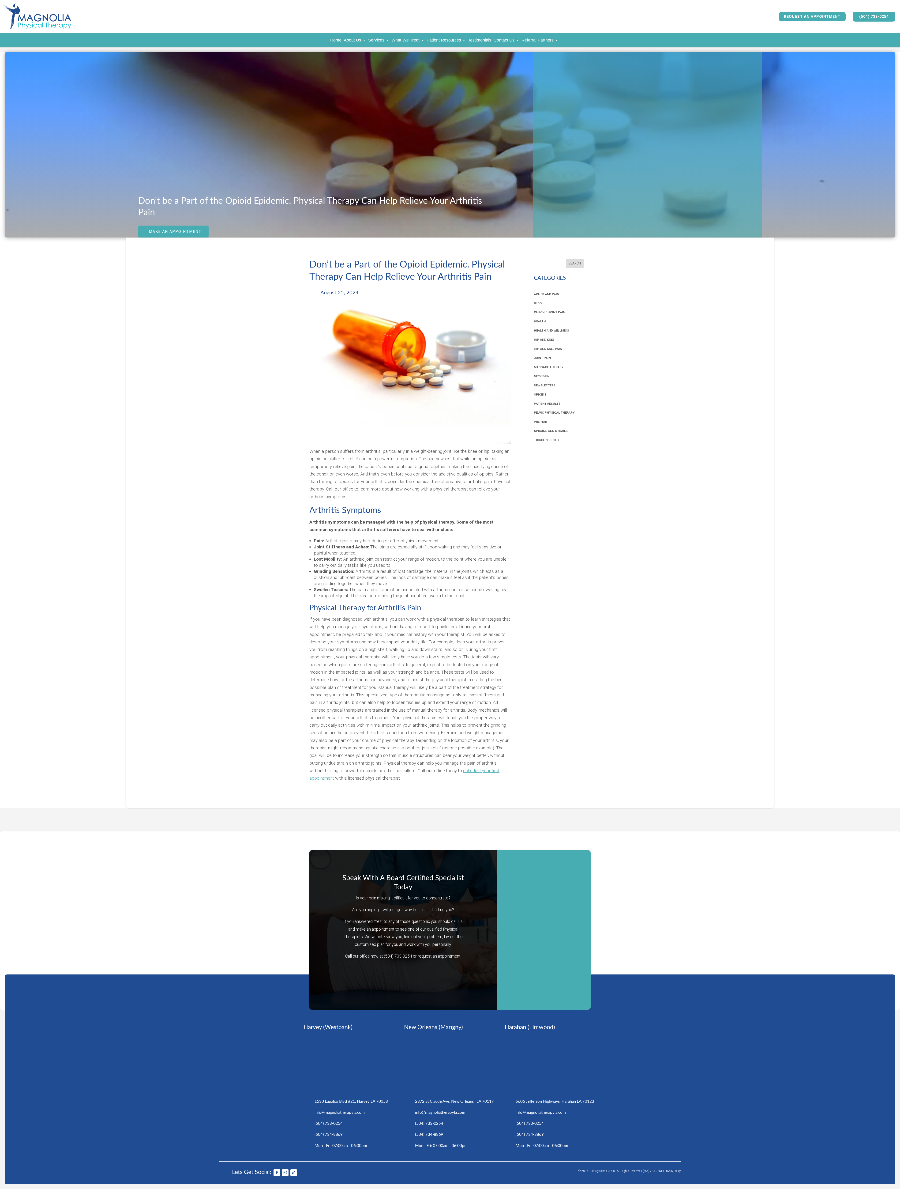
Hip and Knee (544, 339)
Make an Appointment (175, 231)
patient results (547, 403)
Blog (538, 303)
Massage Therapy (548, 367)
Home (335, 40)
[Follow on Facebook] (277, 1172)
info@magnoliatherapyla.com (340, 1112)
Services (376, 40)
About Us (352, 40)
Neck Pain (541, 376)
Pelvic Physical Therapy (554, 412)
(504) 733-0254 (874, 16)
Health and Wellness (551, 330)
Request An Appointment (812, 16)
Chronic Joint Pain (549, 312)
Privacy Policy (672, 1171)
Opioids (540, 394)
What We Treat (405, 40)
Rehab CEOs (607, 1171)
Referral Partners (537, 40)
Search (574, 263)
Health (540, 321)
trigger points (546, 440)
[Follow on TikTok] (293, 1172)
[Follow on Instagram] (285, 1172)
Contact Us (504, 40)
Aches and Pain (546, 294)
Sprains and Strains (551, 431)
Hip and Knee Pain (548, 349)
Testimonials (479, 40)
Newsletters (544, 385)
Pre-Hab (540, 421)
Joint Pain (542, 358)
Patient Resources (444, 40)
